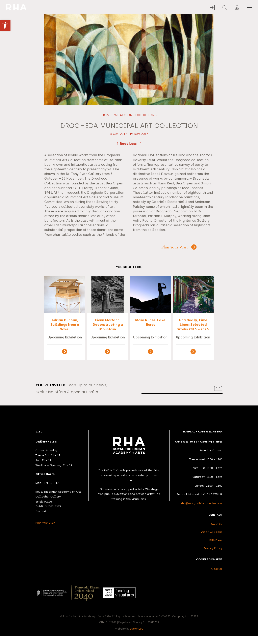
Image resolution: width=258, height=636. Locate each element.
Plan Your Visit (174, 247)
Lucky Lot (136, 628)
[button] (5, 25)
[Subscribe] (218, 388)
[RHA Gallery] (110, 7)
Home (106, 115)
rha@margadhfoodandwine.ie (202, 503)
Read (124, 144)
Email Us (217, 524)
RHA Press (216, 540)
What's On (123, 115)
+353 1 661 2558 (212, 532)
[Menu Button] (249, 7)
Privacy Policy (213, 548)
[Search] (225, 7)
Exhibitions (146, 115)
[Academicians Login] (212, 7)
